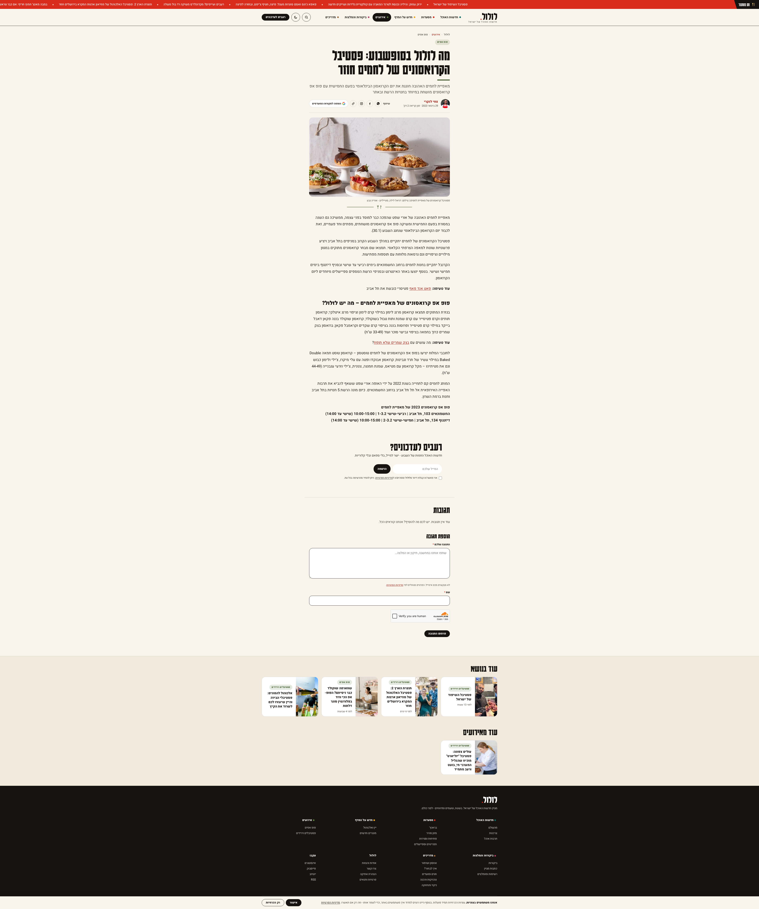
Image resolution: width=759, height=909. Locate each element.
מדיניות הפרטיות (384, 478)
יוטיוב (313, 874)
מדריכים (428, 855)
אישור (293, 902)
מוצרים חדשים (368, 833)
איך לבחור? (430, 868)
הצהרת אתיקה (368, 874)
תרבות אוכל (490, 839)
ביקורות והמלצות (483, 855)
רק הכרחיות (273, 902)
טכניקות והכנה (428, 880)
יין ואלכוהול (369, 828)
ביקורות (493, 863)
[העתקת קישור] (353, 103)
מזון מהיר (431, 833)
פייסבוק (311, 868)
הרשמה (382, 469)
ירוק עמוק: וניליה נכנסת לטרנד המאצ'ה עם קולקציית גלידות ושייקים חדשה (374, 4)
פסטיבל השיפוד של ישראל (450, 4)
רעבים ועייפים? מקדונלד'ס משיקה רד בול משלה (193, 4)
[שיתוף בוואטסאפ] (378, 103)
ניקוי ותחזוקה (429, 885)
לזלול (482, 17)
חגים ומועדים (429, 874)
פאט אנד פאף (420, 288)
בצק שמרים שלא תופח (391, 342)
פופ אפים (423, 34)
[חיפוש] (306, 17)
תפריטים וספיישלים (425, 844)
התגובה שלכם (441, 544)
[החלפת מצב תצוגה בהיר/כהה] (295, 17)
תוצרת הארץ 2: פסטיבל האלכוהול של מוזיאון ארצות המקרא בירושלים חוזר (105, 4)
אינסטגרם (310, 863)
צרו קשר (371, 868)
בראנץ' (433, 828)
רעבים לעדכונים (275, 17)
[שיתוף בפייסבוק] (369, 103)
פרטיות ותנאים (368, 880)
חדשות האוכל (485, 820)
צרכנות (493, 833)
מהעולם (492, 828)
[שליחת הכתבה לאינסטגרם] (361, 103)
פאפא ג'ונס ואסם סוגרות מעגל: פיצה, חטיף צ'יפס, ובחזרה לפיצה (275, 4)
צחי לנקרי (431, 101)
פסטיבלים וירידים (306, 833)
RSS (313, 880)
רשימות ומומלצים (487, 874)
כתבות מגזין (490, 868)
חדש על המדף (364, 820)
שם (447, 592)
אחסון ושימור (429, 863)
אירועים (436, 34)
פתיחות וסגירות (428, 839)
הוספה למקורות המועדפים (326, 103)
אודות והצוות (369, 863)
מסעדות (428, 820)
